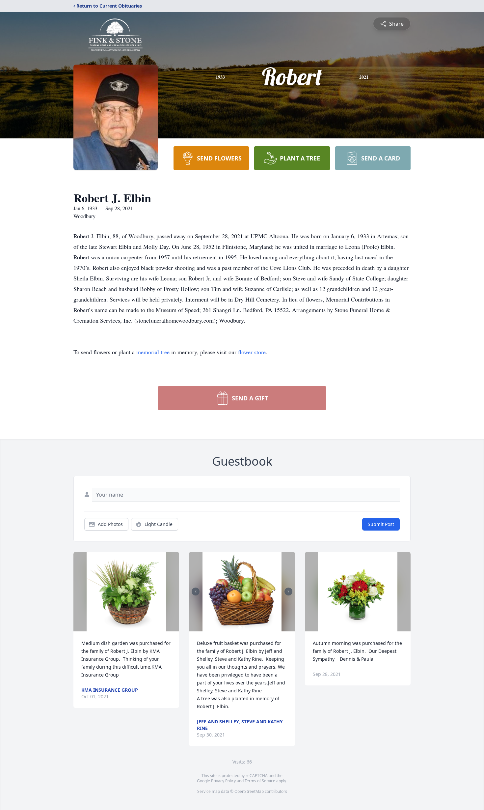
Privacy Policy (223, 781)
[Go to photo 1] (240, 627)
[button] (126, 591)
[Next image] (288, 591)
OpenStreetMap (249, 791)
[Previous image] (196, 591)
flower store (252, 352)
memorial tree (153, 352)
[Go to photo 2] (244, 627)
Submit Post (381, 524)
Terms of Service (260, 781)
